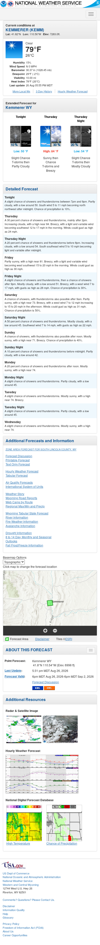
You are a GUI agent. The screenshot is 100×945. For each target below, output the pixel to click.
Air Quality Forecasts (19, 482)
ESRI (68, 639)
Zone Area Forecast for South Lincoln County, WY (41, 449)
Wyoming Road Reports (21, 498)
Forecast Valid (14, 676)
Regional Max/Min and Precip (25, 506)
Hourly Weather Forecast (22, 471)
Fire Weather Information (22, 521)
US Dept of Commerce (16, 873)
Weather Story (15, 494)
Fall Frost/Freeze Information (24, 545)
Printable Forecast (18, 460)
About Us (8, 931)
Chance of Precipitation (61, 843)
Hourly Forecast (73, 91)
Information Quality (14, 910)
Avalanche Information (20, 526)
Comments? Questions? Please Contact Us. (29, 900)
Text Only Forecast (18, 464)
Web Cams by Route (19, 502)
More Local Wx (21, 91)
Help (5, 914)
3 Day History (44, 91)
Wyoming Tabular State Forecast (27, 513)
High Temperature (18, 843)
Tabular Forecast (17, 475)
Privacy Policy (11, 924)
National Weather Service (18, 881)
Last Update (13, 670)
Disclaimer (42, 639)
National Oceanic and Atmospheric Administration (32, 877)
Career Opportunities (15, 935)
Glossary (8, 917)
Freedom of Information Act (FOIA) (23, 927)
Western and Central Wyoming (21, 885)
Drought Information (19, 533)
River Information (17, 517)
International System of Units (24, 486)
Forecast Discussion (19, 456)
